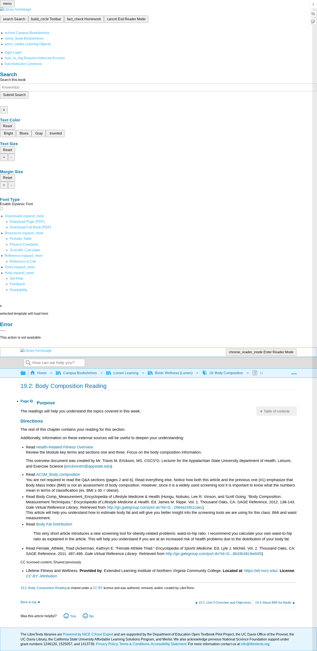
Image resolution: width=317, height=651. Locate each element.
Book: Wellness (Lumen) (173, 373)
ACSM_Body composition (58, 474)
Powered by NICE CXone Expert (88, 634)
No (91, 616)
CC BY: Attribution (41, 576)
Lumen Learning (126, 373)
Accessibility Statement (168, 644)
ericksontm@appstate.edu (88, 466)
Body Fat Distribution (54, 524)
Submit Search (14, 95)
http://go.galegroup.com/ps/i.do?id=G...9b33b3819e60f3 (214, 554)
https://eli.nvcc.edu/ (261, 571)
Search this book (13, 80)
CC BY (98, 588)
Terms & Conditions (134, 644)
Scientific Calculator (25, 250)
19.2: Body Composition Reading (43, 588)
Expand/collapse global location (294, 372)
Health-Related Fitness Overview (64, 447)
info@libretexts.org (254, 644)
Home (41, 373)
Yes (73, 616)
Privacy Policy (107, 644)
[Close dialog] (3, 330)
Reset (7, 126)
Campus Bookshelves (80, 373)
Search (28, 363)
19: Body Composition (226, 373)
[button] (17, 284)
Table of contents (277, 411)
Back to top (28, 602)
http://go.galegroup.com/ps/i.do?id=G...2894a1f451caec (154, 507)
